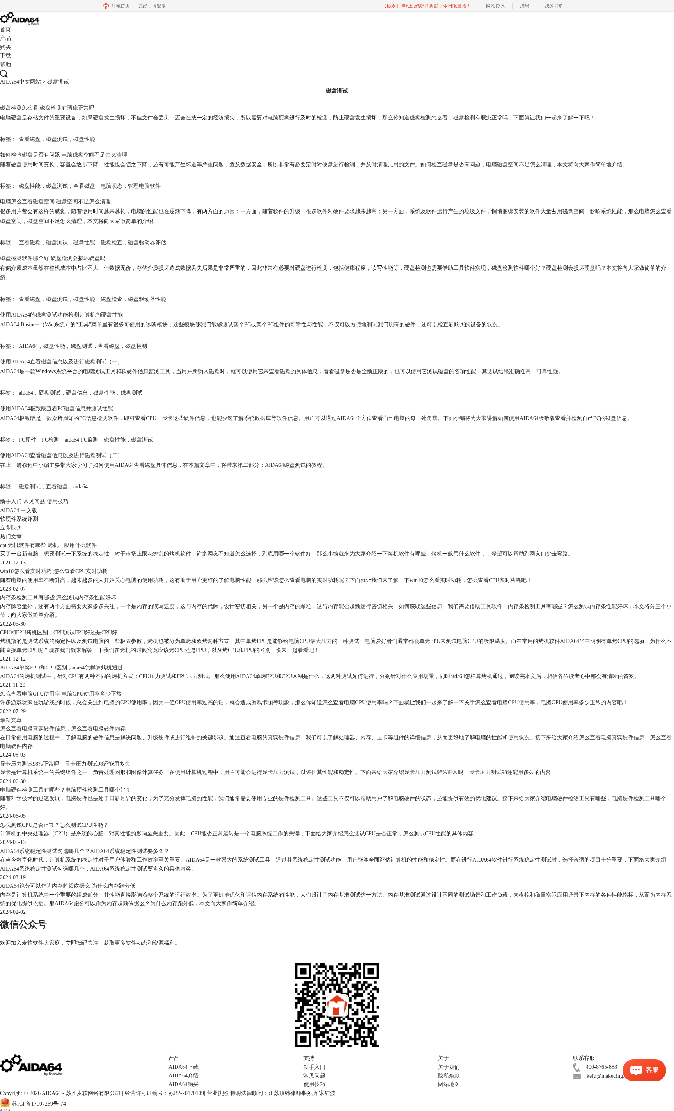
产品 (5, 38)
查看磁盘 (30, 139)
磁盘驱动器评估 (147, 243)
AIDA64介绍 (183, 1076)
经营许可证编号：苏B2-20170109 (164, 1093)
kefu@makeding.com (610, 1076)
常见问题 (34, 501)
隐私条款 (449, 1076)
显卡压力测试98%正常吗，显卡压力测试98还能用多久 (65, 764)
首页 (5, 29)
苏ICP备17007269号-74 (39, 1104)
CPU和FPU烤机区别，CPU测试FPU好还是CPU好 (58, 633)
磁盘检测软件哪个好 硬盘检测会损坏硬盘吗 (52, 258)
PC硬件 (27, 440)
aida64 (26, 393)
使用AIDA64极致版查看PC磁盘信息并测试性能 (56, 408)
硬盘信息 (77, 393)
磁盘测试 (57, 139)
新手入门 (11, 501)
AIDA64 (28, 346)
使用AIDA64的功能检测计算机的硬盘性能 (61, 315)
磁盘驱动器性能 (147, 299)
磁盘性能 (84, 139)
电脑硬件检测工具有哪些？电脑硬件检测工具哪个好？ (65, 790)
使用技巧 (58, 501)
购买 (5, 47)
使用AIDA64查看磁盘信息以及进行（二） (61, 455)
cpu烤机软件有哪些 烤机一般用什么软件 (48, 545)
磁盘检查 (111, 243)
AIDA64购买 (183, 1084)
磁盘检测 (136, 346)
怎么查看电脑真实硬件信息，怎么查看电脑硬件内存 (63, 729)
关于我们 (449, 1067)
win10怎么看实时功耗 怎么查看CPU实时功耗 (54, 571)
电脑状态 (111, 186)
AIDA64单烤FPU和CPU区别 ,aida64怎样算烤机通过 (61, 668)
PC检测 (50, 440)
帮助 (5, 65)
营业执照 (218, 1093)
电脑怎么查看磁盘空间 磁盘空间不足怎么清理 (55, 202)
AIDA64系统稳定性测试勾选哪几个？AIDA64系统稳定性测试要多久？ (84, 851)
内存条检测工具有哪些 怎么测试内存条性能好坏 (58, 597)
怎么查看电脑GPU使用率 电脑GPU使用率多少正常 (61, 694)
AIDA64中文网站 (20, 82)
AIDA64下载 (183, 1067)
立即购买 (11, 528)
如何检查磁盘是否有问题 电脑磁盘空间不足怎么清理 (63, 155)
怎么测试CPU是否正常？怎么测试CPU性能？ (54, 825)
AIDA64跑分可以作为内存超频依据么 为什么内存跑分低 (67, 886)
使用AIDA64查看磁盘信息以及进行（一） (61, 362)
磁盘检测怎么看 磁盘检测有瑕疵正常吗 (47, 108)
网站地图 (449, 1084)
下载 (5, 56)
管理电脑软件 (144, 186)
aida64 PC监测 (81, 440)
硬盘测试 (49, 393)
